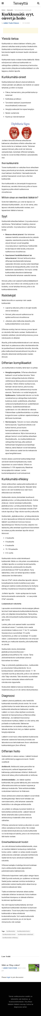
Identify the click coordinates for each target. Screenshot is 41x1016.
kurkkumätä (11, 931)
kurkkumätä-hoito (23, 931)
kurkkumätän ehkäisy (10, 937)
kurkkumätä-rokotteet (25, 934)
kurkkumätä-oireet (9, 934)
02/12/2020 (22, 968)
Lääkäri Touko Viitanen (11, 23)
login (8, 977)
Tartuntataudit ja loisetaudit (23, 10)
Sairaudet (10, 10)
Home (3, 10)
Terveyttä (20, 3)
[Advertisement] (20, 30)
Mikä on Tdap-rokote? (11, 965)
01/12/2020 (26, 23)
